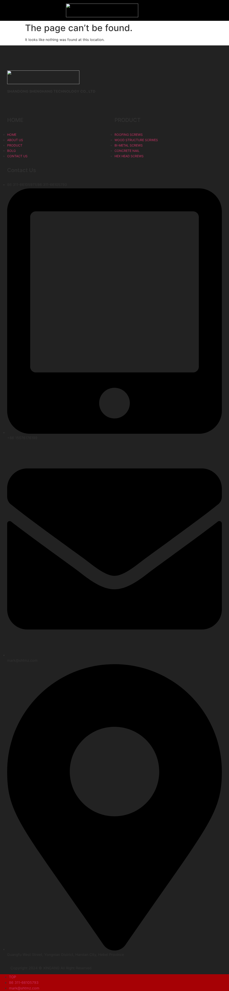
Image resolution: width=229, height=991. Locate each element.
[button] (17, 11)
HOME (15, 120)
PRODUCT (127, 120)
